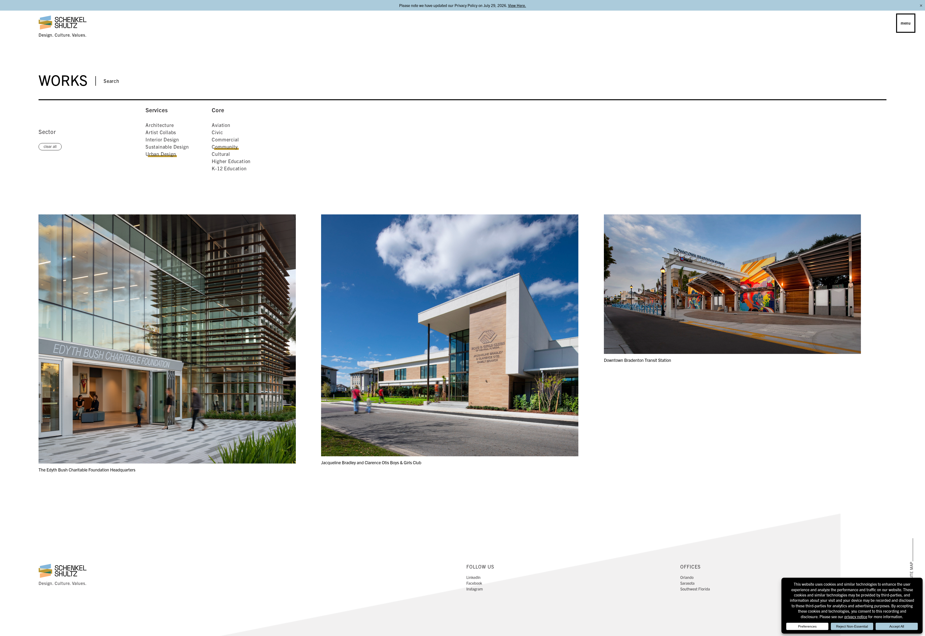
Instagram (474, 588)
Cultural (221, 154)
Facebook (474, 583)
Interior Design (162, 139)
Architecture (159, 125)
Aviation (221, 125)
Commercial (225, 139)
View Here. (517, 5)
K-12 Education (229, 168)
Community (225, 147)
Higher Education (231, 161)
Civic (217, 132)
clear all (50, 146)
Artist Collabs (160, 132)
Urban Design (160, 154)
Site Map (911, 570)
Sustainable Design (167, 147)
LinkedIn (473, 577)
